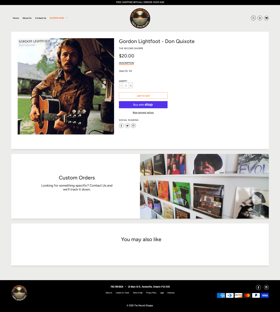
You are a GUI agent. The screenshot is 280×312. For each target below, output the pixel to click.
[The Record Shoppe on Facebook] (258, 288)
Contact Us (98, 185)
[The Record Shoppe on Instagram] (266, 288)
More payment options (143, 112)
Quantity (123, 81)
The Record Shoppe (131, 48)
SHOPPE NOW (57, 18)
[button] (143, 95)
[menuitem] (15, 18)
